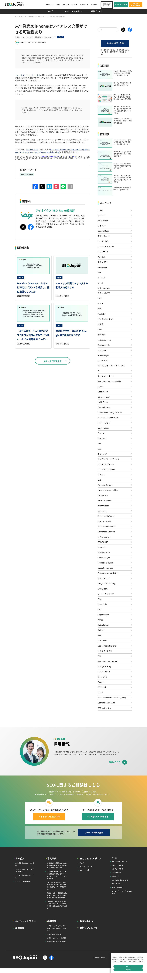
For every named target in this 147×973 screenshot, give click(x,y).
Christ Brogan (104, 557)
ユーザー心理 (103, 241)
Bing (100, 599)
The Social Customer (107, 526)
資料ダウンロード (121, 4)
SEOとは (114, 858)
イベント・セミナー (70, 4)
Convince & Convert (106, 531)
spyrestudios (103, 428)
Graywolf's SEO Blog (107, 583)
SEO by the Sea (104, 708)
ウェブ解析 (102, 640)
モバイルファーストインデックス (111, 365)
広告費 (100, 324)
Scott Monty (103, 391)
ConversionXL (104, 345)
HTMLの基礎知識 (117, 887)
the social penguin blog (108, 490)
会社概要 (19, 927)
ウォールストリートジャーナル (27, 75)
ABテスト (102, 256)
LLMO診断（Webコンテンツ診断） (24, 864)
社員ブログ (95, 11)
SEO (99, 448)
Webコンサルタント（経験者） (57, 938)
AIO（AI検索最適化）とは (120, 880)
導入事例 (52, 858)
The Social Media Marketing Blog (112, 697)
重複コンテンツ (104, 578)
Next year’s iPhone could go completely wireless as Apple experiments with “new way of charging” (52, 150)
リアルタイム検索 (105, 651)
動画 (99, 308)
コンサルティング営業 (54, 934)
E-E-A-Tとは (115, 876)
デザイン (101, 225)
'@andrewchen (104, 339)
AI (98, 370)
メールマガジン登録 (115, 43)
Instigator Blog (104, 666)
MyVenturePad (104, 536)
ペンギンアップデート (107, 469)
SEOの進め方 (103, 220)
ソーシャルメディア (106, 593)
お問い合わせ (86, 921)
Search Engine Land (106, 702)
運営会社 (83, 4)
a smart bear (103, 505)
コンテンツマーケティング (108, 459)
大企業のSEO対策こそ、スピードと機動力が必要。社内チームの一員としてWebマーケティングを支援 (57, 874)
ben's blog (102, 511)
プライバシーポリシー (99, 958)
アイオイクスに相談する (49, 816)
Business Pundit (105, 521)
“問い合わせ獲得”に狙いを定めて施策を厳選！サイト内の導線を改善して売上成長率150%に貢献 (57, 904)
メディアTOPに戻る (52, 360)
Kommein (102, 547)
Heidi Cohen (103, 402)
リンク (100, 692)
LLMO (100, 210)
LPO (99, 609)
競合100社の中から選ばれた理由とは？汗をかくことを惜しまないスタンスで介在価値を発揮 (57, 895)
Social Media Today (106, 516)
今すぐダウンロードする (98, 816)
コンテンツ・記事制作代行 (23, 881)
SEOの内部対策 (116, 873)
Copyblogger (103, 614)
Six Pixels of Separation (108, 417)
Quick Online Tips (105, 568)
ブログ (50, 11)
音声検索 (101, 334)
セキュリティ (103, 262)
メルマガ (101, 277)
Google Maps (103, 230)
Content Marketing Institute (110, 412)
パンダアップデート (106, 464)
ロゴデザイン (103, 251)
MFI (99, 272)
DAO (100, 656)
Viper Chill (102, 676)
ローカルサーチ (104, 671)
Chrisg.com (103, 588)
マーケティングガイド (73, 11)
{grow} (101, 386)
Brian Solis (102, 604)
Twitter (101, 630)
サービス (48, 4)
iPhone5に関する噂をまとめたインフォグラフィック (60, 156)
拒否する (128, 966)
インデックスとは (117, 869)
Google (101, 682)
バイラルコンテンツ (106, 319)
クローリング (103, 360)
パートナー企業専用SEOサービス (24, 876)
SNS (99, 443)
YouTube (101, 314)
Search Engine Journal (107, 661)
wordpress (102, 267)
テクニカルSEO (104, 293)
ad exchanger (104, 396)
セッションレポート (106, 376)
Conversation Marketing (108, 573)
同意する (128, 969)
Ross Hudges (103, 355)
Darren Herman (104, 407)
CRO (100, 329)
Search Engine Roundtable (109, 381)
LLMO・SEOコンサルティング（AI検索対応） (24, 870)
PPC (100, 635)
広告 (99, 479)
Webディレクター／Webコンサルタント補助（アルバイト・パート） (57, 928)
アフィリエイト (104, 236)
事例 (58, 4)
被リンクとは (116, 884)
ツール (100, 282)
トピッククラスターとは (119, 861)
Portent (101, 433)
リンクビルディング (106, 246)
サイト (100, 303)
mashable (102, 350)
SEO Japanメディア (107, 5)
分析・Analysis (104, 288)
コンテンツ (102, 454)
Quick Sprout (103, 625)
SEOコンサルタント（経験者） (56, 942)
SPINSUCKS (103, 542)
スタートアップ (104, 422)
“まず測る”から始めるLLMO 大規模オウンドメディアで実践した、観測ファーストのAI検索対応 (56, 885)
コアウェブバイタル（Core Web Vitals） (122, 892)
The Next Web (32, 149)
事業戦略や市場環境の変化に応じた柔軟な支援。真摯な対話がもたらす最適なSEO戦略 (56, 865)
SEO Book (102, 687)
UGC (100, 298)
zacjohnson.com (105, 500)
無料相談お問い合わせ (135, 4)
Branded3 (102, 438)
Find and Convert (105, 485)
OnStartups (103, 495)
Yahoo (100, 619)
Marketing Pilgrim (105, 562)
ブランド (101, 474)
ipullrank (102, 215)
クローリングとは (117, 865)
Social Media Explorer (107, 645)
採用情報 (94, 4)
